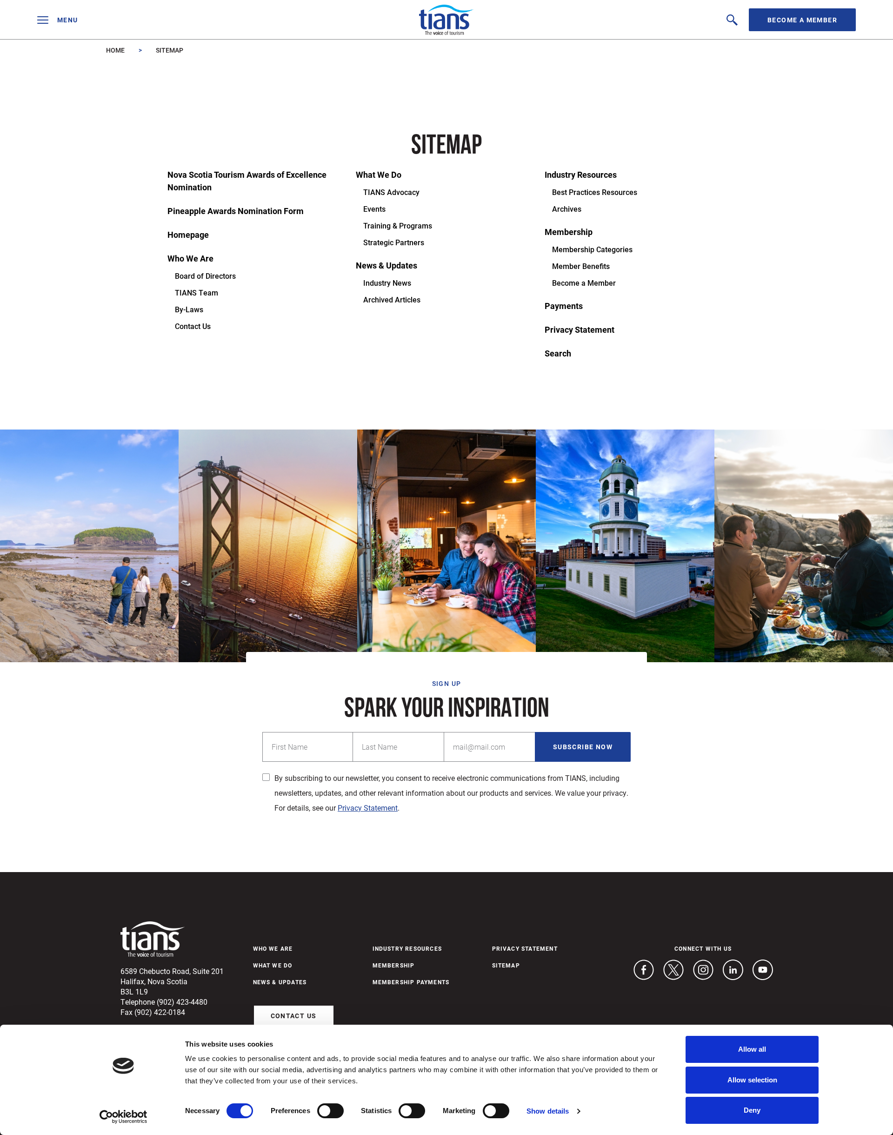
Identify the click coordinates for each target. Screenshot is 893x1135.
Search (558, 353)
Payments (564, 305)
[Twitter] (673, 970)
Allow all (752, 1049)
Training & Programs (397, 225)
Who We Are (190, 258)
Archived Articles (391, 299)
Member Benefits (581, 266)
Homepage (188, 234)
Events (374, 209)
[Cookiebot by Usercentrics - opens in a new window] (123, 1117)
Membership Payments (411, 982)
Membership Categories (592, 249)
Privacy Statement (579, 329)
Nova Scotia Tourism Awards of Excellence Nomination (247, 181)
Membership (569, 231)
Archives (566, 209)
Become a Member (802, 19)
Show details (547, 1111)
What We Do (378, 174)
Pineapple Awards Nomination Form (235, 210)
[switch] (330, 1110)
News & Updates (386, 265)
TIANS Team (196, 292)
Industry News (387, 283)
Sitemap (506, 965)
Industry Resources (581, 174)
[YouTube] (763, 970)
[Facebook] (643, 970)
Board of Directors (205, 276)
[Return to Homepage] (446, 20)
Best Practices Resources (594, 192)
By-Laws (189, 309)
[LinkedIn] (733, 970)
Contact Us (193, 326)
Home (115, 50)
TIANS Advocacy (391, 192)
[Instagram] (703, 970)
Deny (752, 1110)
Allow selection (752, 1080)
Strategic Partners (393, 242)
